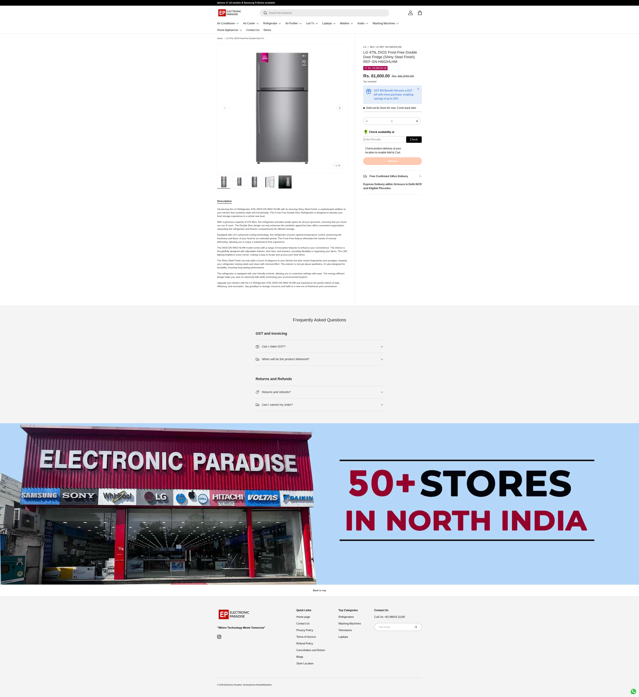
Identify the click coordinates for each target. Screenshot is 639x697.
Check (414, 139)
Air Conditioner (226, 23)
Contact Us (252, 30)
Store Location (305, 663)
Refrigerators (346, 616)
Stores (267, 30)
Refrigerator (270, 23)
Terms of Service (306, 636)
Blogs (299, 656)
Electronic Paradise (233, 685)
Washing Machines (384, 23)
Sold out (392, 161)
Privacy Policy (304, 630)
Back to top (319, 590)
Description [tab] (224, 201)
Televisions (345, 630)
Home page (303, 616)
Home (220, 38)
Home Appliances (227, 30)
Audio (360, 23)
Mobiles (344, 23)
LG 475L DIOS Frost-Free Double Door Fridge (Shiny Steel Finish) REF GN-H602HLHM (246, 38)
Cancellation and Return (310, 650)
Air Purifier (291, 23)
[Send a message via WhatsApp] (633, 691)
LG (364, 47)
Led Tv (310, 23)
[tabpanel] (282, 249)
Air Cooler (249, 23)
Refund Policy (304, 643)
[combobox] (324, 12)
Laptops (327, 23)
